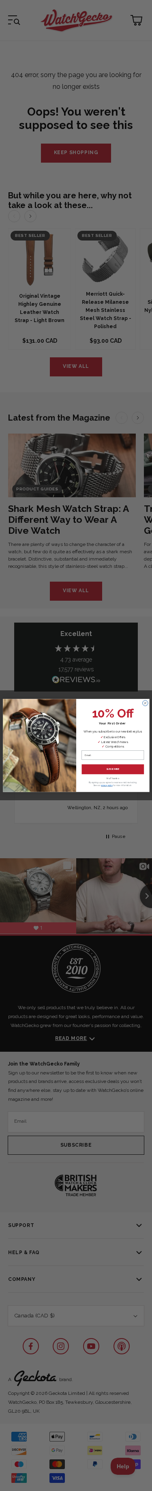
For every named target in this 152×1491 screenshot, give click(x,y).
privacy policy (106, 785)
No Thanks (113, 778)
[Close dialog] (145, 703)
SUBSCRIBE (112, 769)
